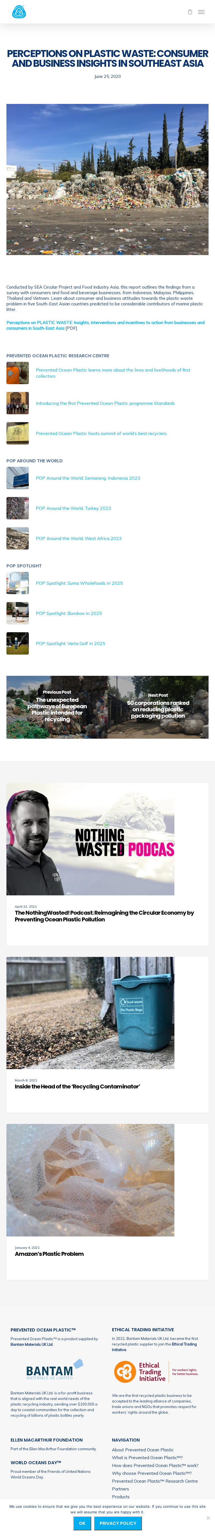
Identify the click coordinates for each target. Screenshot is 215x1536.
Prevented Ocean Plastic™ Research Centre (155, 1481)
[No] (208, 1518)
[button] (201, 12)
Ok (82, 1523)
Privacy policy (118, 1523)
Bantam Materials (26, 1344)
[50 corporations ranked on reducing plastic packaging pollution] (158, 707)
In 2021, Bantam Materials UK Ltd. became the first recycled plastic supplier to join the (155, 1344)
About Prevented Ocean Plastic (143, 1449)
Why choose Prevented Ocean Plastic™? (152, 1473)
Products (121, 1496)
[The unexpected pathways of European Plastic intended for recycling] (57, 707)
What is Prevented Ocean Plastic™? (147, 1457)
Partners (120, 1489)
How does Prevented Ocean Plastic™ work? (155, 1465)
